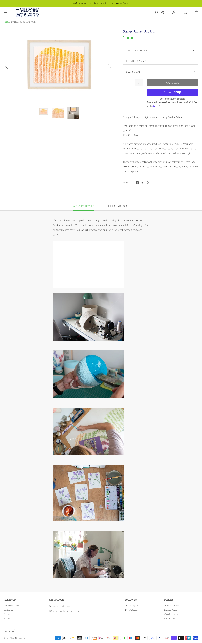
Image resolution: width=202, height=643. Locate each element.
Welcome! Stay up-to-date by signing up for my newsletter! (101, 3)
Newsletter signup (12, 605)
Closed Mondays (17, 638)
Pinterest (133, 610)
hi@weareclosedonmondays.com (64, 611)
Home (6, 22)
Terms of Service (171, 605)
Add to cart (172, 82)
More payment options (172, 98)
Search (7, 618)
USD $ (7, 631)
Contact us (8, 610)
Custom (7, 614)
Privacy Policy (170, 610)
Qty (129, 93)
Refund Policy (170, 618)
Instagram (134, 605)
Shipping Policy (171, 614)
